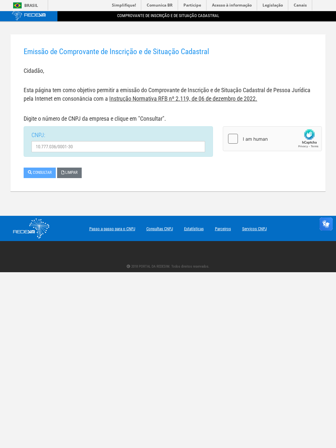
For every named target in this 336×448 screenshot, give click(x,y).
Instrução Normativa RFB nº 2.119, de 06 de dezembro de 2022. (183, 98)
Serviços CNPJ (254, 228)
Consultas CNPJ (159, 228)
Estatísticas (194, 228)
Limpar (70, 172)
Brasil (24, 5)
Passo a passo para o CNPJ (112, 228)
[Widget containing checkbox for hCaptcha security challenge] (272, 138)
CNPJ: (38, 135)
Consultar (42, 172)
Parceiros (223, 228)
